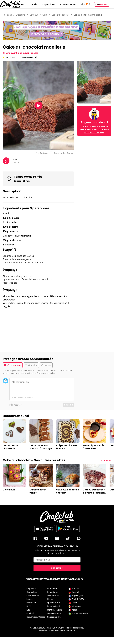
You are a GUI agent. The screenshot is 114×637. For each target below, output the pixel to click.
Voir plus (106, 460)
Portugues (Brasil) (80, 613)
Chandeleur (31, 592)
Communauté (67, 4)
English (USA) (78, 599)
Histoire (50, 599)
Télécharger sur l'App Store (44, 528)
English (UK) (77, 595)
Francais (75, 588)
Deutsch (75, 592)
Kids (28, 609)
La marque (52, 588)
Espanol (75, 602)
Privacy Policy (45, 630)
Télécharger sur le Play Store (68, 528)
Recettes (19, 4)
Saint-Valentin (32, 595)
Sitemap (71, 630)
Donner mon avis (29, 57)
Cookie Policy (59, 630)
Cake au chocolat (60, 14)
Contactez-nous (54, 613)
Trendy (33, 4)
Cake (44, 14)
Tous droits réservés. (74, 627)
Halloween (31, 602)
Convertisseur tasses (35, 617)
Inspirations (49, 4)
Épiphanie (30, 588)
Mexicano (76, 606)
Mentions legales (54, 609)
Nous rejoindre (54, 617)
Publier (68, 404)
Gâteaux (33, 14)
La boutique (52, 592)
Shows (96, 4)
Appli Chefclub (53, 602)
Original (30, 613)
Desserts (20, 14)
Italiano (75, 609)
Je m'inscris (57, 568)
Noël (28, 606)
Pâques (29, 599)
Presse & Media (54, 606)
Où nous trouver (54, 595)
